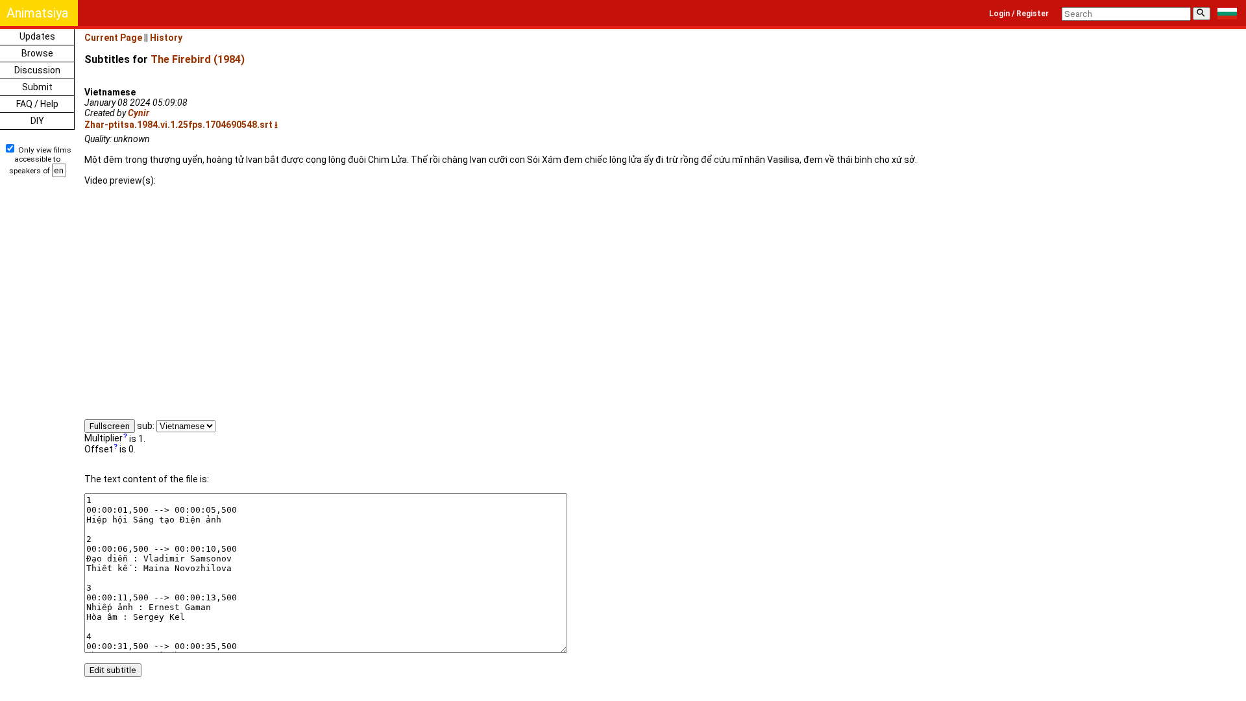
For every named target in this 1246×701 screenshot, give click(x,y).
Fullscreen (110, 426)
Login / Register (1019, 13)
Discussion (37, 70)
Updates (37, 36)
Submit (37, 87)
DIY (37, 121)
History (166, 37)
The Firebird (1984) (198, 59)
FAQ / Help (37, 104)
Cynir (138, 113)
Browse (37, 53)
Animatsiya (37, 13)
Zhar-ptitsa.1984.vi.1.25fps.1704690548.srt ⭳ (181, 124)
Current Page (113, 37)
